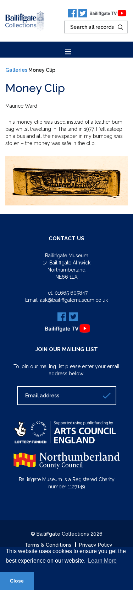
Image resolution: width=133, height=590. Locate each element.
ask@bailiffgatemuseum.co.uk (74, 300)
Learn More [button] (102, 561)
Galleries (16, 70)
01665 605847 (71, 293)
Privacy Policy (95, 545)
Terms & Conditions (47, 545)
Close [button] (17, 581)
